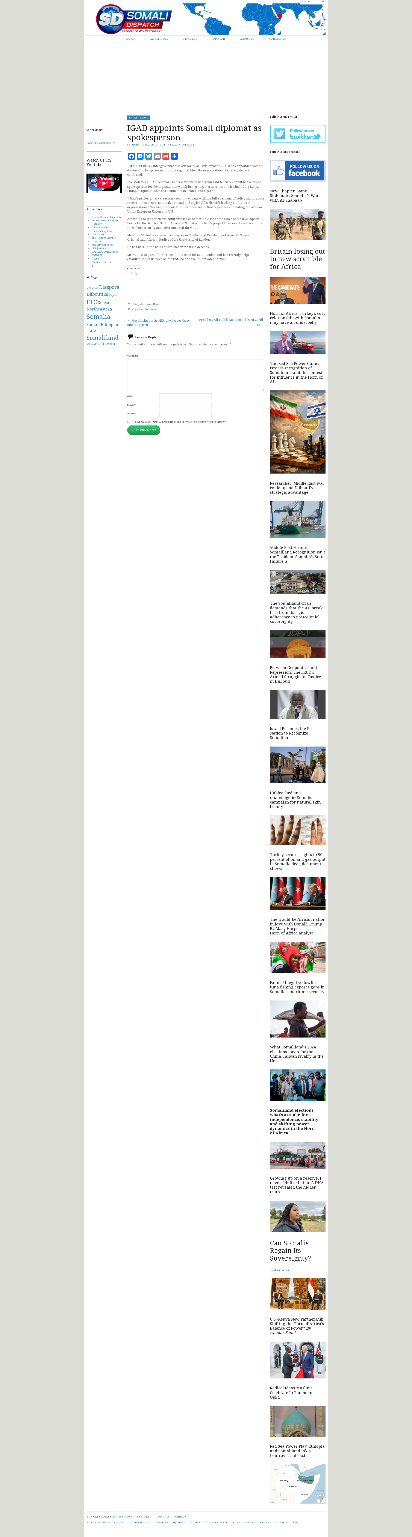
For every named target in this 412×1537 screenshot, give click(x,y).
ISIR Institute (99, 248)
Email (131, 404)
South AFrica (93, 343)
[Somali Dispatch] (206, 19)
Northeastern (99, 309)
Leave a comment (182, 144)
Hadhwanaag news (102, 230)
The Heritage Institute (104, 237)
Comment (132, 355)
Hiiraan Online (100, 227)
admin (136, 144)
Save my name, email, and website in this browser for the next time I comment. (180, 422)
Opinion (219, 38)
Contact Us (277, 38)
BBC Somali (98, 234)
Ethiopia (110, 294)
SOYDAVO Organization (105, 251)
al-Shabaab (92, 287)
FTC (91, 302)
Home (130, 38)
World (111, 344)
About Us (247, 38)
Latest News (159, 38)
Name (131, 396)
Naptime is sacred (102, 262)
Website (132, 413)
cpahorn (96, 241)
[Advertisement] (206, 76)
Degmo (96, 258)
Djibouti (94, 294)
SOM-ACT (97, 255)
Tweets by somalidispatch (100, 142)
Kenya (103, 302)
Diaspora (109, 287)
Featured (190, 38)
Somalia (98, 316)
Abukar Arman (281, 1270)
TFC (103, 344)
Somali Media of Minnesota (106, 217)
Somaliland (102, 338)
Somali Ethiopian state (209, 1522)
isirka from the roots (103, 244)
